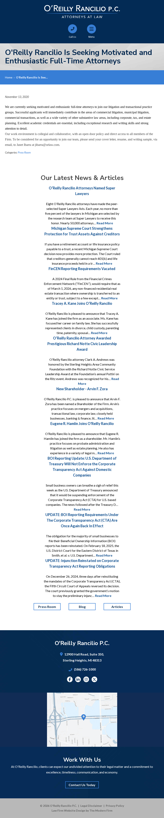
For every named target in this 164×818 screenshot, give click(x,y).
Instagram (86, 679)
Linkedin (78, 679)
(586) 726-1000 (85, 669)
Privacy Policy (115, 805)
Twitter (94, 679)
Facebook (70, 679)
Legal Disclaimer (91, 805)
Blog (82, 607)
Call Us (72, 36)
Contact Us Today (82, 785)
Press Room (24, 152)
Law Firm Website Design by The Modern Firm (82, 810)
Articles (117, 607)
